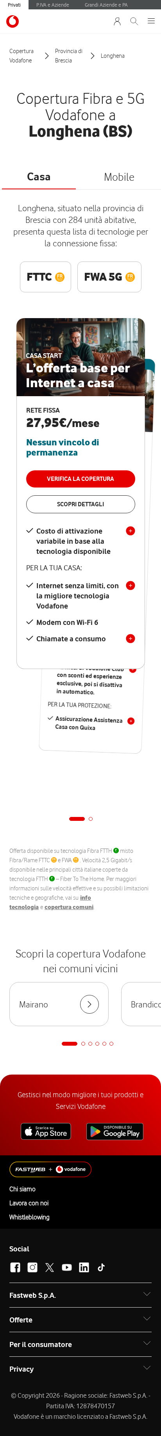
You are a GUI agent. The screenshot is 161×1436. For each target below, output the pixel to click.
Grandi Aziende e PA (106, 5)
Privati (14, 5)
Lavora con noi (28, 1203)
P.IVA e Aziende (52, 5)
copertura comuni (69, 907)
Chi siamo (22, 1189)
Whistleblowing (29, 1217)
